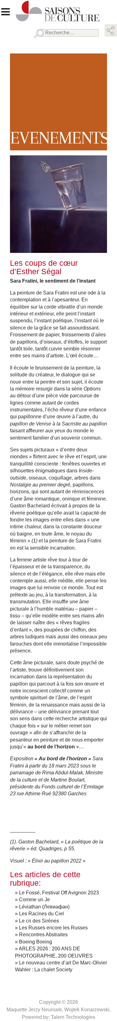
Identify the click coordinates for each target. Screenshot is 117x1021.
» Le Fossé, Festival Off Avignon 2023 (57, 892)
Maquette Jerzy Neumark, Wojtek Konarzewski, (59, 1009)
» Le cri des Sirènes (37, 920)
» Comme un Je (32, 899)
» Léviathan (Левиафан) (42, 906)
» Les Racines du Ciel (39, 913)
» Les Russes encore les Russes (51, 927)
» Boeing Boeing (33, 941)
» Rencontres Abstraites (41, 934)
